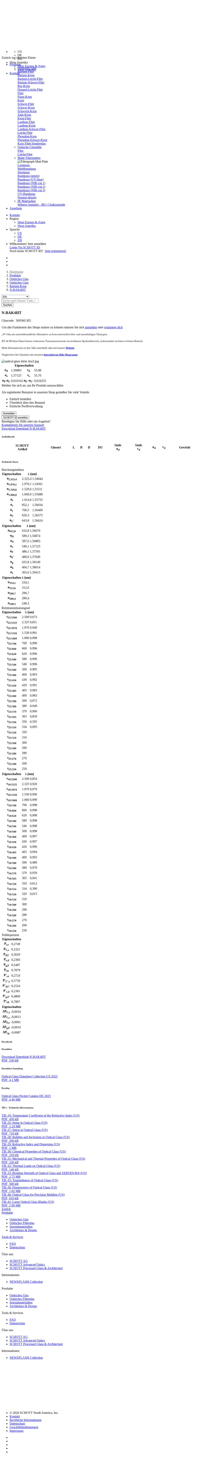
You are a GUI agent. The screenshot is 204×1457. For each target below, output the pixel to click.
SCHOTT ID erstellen (15, 417)
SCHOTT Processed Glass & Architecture (36, 1268)
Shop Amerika (27, 226)
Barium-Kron (18, 286)
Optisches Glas (27, 68)
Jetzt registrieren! (55, 251)
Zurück (6, 1209)
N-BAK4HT (18, 289)
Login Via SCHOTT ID (25, 247)
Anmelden (9, 413)
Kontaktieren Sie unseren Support (23, 425)
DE (20, 236)
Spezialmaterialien (21, 1226)
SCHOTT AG (19, 1261)
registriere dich (113, 327)
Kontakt (15, 73)
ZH (20, 240)
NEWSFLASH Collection (26, 1281)
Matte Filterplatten (29, 158)
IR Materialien (27, 201)
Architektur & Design (23, 1230)
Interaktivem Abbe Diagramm (60, 354)
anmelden (91, 327)
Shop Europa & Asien (31, 66)
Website (70, 347)
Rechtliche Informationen (25, 1420)
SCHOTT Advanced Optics (27, 1264)
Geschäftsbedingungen (24, 1427)
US (20, 233)
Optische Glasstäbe (30, 147)
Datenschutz (17, 1247)
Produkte (15, 275)
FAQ (13, 1243)
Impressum (16, 1430)
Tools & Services (12, 1237)
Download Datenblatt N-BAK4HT (24, 428)
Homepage (16, 271)
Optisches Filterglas (22, 1223)
